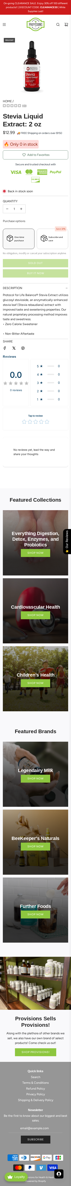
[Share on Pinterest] (23, 349)
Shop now (35, 553)
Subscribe (35, 1139)
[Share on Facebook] (5, 349)
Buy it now (35, 273)
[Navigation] (4, 24)
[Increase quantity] (21, 209)
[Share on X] (14, 349)
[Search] (58, 24)
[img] (12, 106)
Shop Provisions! (36, 1052)
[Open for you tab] (58, 1173)
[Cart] (66, 24)
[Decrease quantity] (7, 209)
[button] (49, 366)
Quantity (10, 201)
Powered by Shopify (35, 1181)
